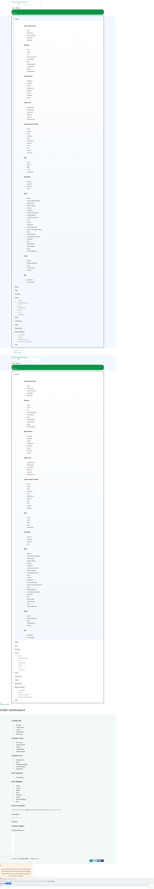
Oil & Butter (27, 176)
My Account (19, 742)
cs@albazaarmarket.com (18, 830)
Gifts (17, 801)
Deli (25, 275)
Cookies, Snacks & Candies (31, 124)
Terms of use (19, 734)
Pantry (26, 193)
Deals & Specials (20, 751)
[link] (40, 4)
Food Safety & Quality (22, 764)
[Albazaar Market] (5, 704)
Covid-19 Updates (21, 766)
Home (16, 350)
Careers (18, 729)
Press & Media (18, 352)
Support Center (20, 759)
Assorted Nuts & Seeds (30, 25)
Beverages (26, 45)
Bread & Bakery (28, 76)
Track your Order (20, 744)
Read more (2, 883)
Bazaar (18, 785)
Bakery (18, 790)
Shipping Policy (20, 749)
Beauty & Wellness (21, 799)
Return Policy (19, 768)
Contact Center (20, 727)
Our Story (18, 725)
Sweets (25, 255)
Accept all (8, 883)
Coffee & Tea (27, 102)
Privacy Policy (20, 731)
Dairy (25, 157)
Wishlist (18, 747)
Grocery (18, 788)
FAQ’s (17, 762)
